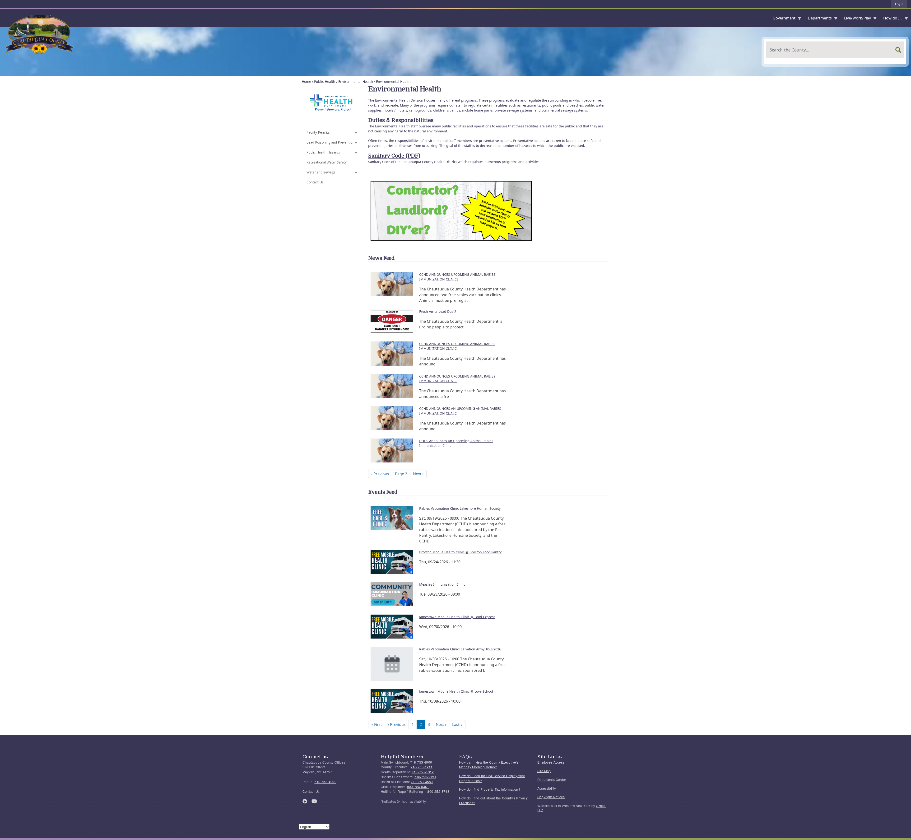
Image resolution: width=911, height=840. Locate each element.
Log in (899, 4)
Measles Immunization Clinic (442, 584)
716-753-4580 (422, 781)
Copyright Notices (551, 796)
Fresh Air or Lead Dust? (437, 311)
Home (306, 81)
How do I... (890, 19)
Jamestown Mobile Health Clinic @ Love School (456, 691)
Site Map (544, 770)
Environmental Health (355, 81)
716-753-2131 (425, 777)
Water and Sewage (320, 173)
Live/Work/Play (855, 19)
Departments (818, 19)
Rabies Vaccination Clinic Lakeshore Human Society (460, 508)
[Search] (898, 50)
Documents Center (551, 779)
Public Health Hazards (323, 153)
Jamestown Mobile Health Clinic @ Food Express (457, 617)
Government (782, 19)
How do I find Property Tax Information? (489, 789)
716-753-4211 (421, 767)
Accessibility (546, 788)
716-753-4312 (423, 772)
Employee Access (550, 762)
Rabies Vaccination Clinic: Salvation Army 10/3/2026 (460, 649)
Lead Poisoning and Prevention (330, 143)
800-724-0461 (418, 786)
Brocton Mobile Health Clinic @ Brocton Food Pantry (460, 552)
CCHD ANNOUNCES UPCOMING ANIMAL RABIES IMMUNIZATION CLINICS (457, 276)
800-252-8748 (438, 791)
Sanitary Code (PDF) (394, 156)
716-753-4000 (325, 781)
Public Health (324, 81)
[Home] (3, 18)
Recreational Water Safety (327, 162)
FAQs (465, 757)
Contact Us (315, 182)
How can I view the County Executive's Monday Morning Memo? (488, 765)
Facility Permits (318, 133)
